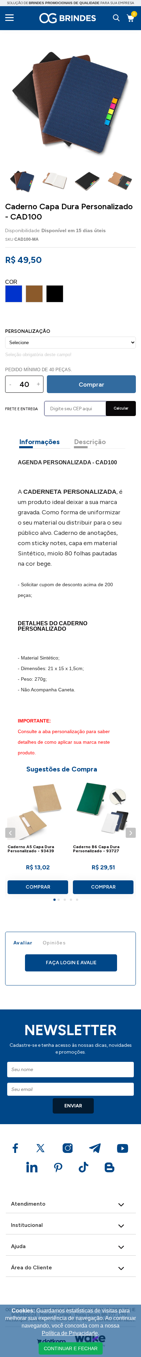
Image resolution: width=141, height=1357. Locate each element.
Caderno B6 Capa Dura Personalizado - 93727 (96, 849)
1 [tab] (55, 901)
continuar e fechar (71, 1348)
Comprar (38, 887)
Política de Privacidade (70, 1333)
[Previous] (10, 833)
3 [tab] (66, 901)
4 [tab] (72, 901)
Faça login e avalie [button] (71, 963)
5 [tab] (78, 901)
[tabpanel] (38, 839)
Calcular (121, 408)
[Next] (131, 833)
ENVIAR (73, 1106)
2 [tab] (59, 901)
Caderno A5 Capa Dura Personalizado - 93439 (31, 849)
